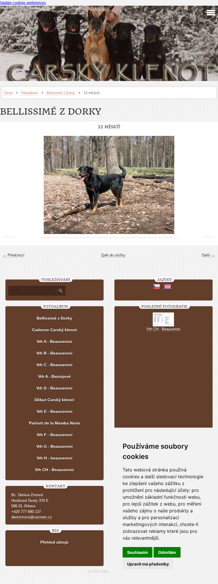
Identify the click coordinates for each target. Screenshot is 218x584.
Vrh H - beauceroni (54, 458)
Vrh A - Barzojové (54, 376)
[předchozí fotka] (9, 185)
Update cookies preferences (23, 3)
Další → (208, 255)
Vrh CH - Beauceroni (54, 469)
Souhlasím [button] (137, 552)
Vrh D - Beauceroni (54, 388)
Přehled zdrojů (54, 542)
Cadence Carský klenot (54, 330)
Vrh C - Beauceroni (54, 365)
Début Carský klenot (54, 399)
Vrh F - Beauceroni (54, 434)
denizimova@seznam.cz (31, 517)
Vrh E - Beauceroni (54, 411)
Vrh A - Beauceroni (54, 341)
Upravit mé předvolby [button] (148, 564)
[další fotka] (208, 185)
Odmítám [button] (167, 552)
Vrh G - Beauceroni (54, 446)
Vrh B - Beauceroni (54, 353)
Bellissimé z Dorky (61, 93)
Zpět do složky (113, 255)
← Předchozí (13, 255)
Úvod (8, 93)
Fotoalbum (29, 93)
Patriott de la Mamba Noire (54, 423)
